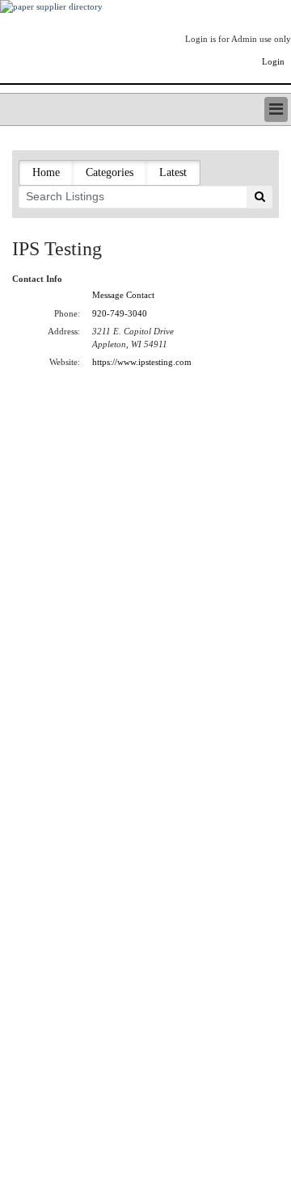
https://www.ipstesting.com (142, 362)
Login (273, 61)
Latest (173, 172)
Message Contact (123, 295)
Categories (109, 172)
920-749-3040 (119, 313)
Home (46, 172)
